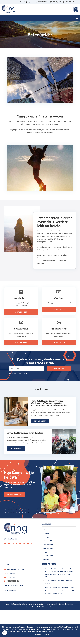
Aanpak (46, 533)
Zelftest (46, 537)
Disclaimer (42, 604)
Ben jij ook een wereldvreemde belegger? (60, 587)
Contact (46, 559)
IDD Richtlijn (69, 604)
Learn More (37, 635)
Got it (46, 635)
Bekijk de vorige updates (18, 373)
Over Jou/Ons (48, 541)
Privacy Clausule (51, 604)
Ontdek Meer (21, 312)
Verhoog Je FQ (48, 544)
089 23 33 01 (11, 573)
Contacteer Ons (14, 494)
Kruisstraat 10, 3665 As (15, 570)
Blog (45, 552)
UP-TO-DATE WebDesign (46, 607)
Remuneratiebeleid (32, 607)
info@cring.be (12, 577)
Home (45, 529)
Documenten (48, 556)
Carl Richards (48, 548)
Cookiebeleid (61, 604)
